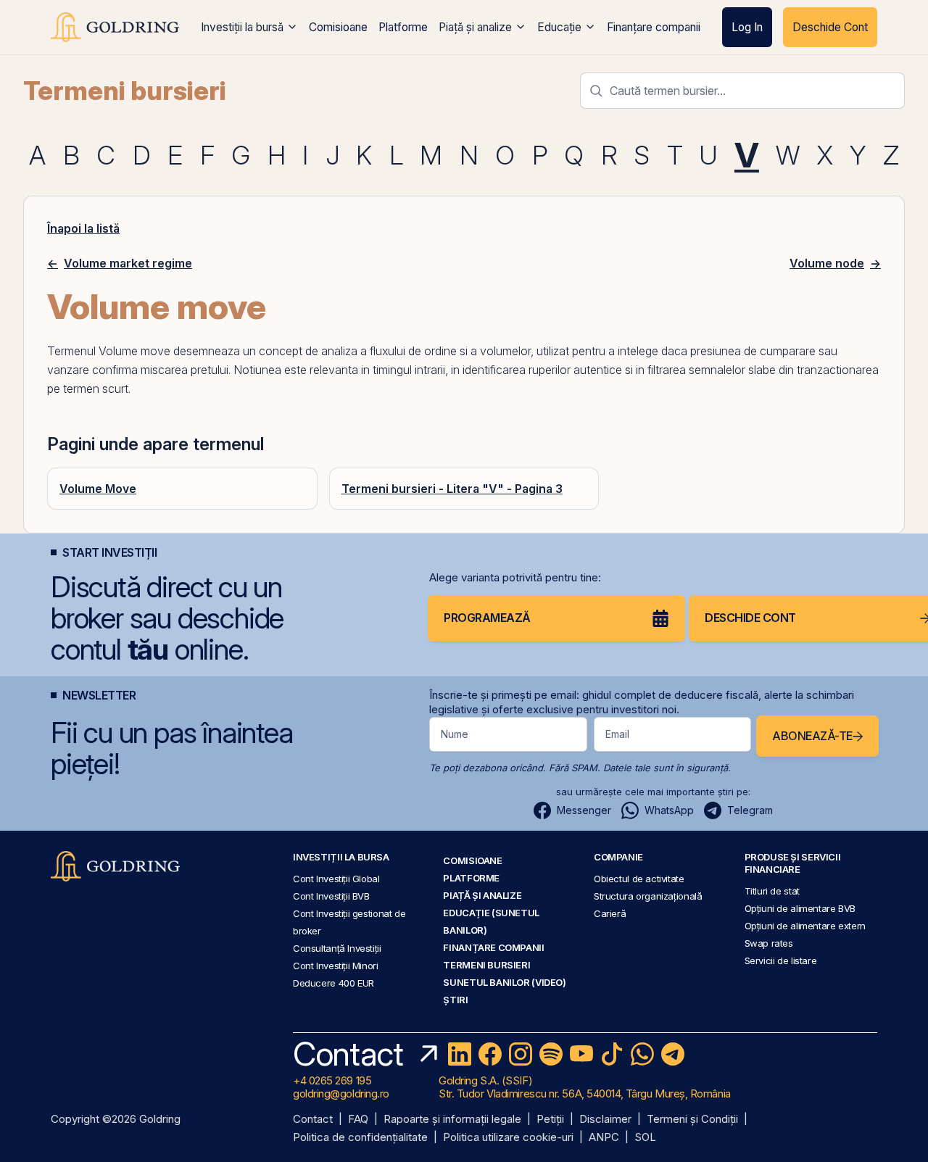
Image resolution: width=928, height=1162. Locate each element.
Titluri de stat (772, 891)
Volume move (134, 351)
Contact (313, 1119)
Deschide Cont (830, 27)
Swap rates (769, 943)
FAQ (358, 1119)
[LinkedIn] (459, 1054)
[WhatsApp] (642, 1054)
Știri (455, 999)
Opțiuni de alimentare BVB (800, 908)
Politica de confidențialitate (360, 1138)
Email (617, 734)
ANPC (604, 1138)
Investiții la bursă (242, 27)
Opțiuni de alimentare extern (805, 925)
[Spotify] (551, 1054)
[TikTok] (612, 1054)
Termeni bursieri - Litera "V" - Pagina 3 (452, 488)
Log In (747, 27)
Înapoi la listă (83, 228)
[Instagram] (520, 1054)
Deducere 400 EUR (333, 983)
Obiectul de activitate (639, 878)
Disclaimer (605, 1119)
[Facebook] (490, 1054)
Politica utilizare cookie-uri (508, 1138)
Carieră (610, 913)
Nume (454, 734)
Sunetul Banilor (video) (504, 982)
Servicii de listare (781, 960)
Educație (559, 27)
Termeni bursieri (124, 91)
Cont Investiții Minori (335, 965)
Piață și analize (475, 27)
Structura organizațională (648, 896)
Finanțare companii (653, 27)
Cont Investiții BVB (331, 896)
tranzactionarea (838, 369)
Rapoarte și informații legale (452, 1119)
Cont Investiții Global (336, 878)
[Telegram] (672, 1054)
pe (53, 388)
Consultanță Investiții (337, 948)
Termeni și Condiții (692, 1119)
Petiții (550, 1119)
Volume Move (97, 488)
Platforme (403, 27)
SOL (645, 1138)
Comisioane (338, 27)
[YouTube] (581, 1054)
